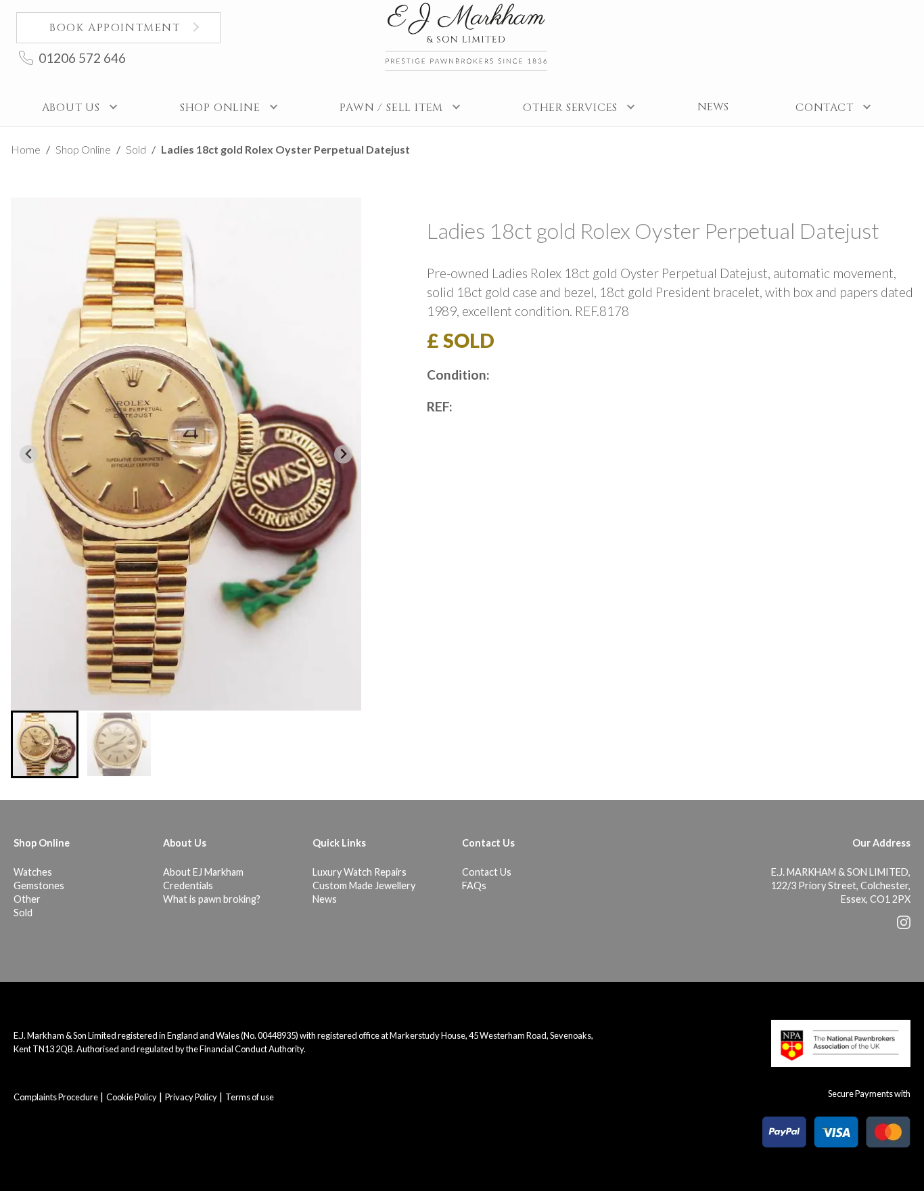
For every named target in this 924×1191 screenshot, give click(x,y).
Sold (136, 149)
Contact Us (486, 872)
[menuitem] (44, 744)
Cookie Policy (131, 1097)
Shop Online (83, 149)
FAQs (474, 885)
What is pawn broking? (211, 899)
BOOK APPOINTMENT (115, 27)
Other (27, 899)
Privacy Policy (191, 1097)
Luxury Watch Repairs (360, 872)
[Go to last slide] (29, 454)
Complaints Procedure (56, 1097)
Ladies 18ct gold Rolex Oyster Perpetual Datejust (285, 149)
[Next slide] (343, 454)
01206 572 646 (82, 58)
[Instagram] (903, 925)
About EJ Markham (203, 872)
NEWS (713, 106)
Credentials (188, 885)
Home (26, 149)
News (325, 899)
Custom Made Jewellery (364, 885)
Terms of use (249, 1097)
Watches (33, 872)
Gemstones (39, 885)
